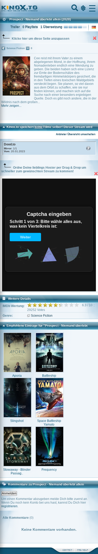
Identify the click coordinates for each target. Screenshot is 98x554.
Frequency (49, 470)
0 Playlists (30, 27)
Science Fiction (42, 315)
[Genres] (82, 8)
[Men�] (92, 8)
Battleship (49, 376)
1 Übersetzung (51, 27)
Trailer (15, 27)
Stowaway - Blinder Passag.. (17, 471)
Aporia (17, 376)
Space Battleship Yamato (49, 422)
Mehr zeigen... (11, 106)
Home (37, 8)
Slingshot (17, 421)
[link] (49, 8)
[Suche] (74, 8)
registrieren (9, 506)
